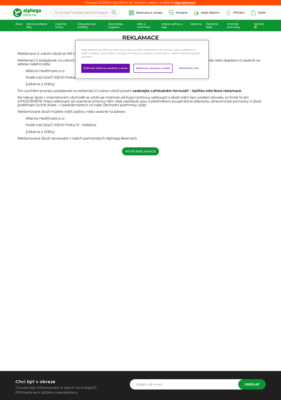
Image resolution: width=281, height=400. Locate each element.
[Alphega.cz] (28, 13)
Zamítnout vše (188, 68)
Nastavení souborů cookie (153, 68)
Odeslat (251, 384)
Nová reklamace (140, 151)
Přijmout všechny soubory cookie (106, 68)
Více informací (185, 3)
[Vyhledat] (114, 12)
